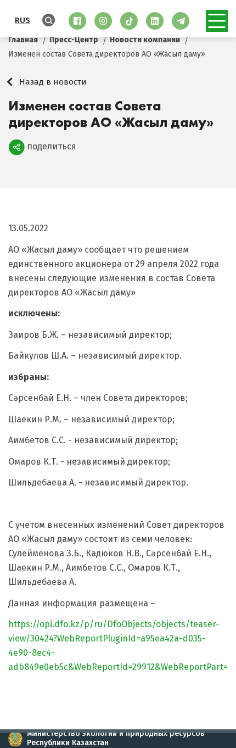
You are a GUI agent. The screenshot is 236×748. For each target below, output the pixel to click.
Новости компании (145, 39)
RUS (22, 20)
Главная (23, 39)
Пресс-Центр (73, 39)
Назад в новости (53, 82)
